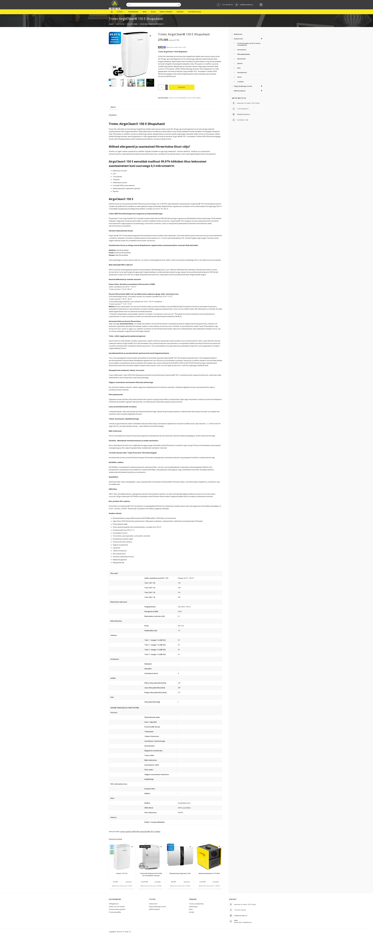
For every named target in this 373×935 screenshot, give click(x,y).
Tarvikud (240, 82)
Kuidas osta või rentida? (117, 906)
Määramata (183, 98)
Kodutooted (173, 98)
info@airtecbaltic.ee (246, 5)
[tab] (113, 107)
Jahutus (240, 63)
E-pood (119, 12)
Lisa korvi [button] (128, 882)
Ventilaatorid (242, 72)
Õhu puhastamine (194, 98)
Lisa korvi (181, 87)
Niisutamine (241, 59)
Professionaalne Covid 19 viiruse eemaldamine (248, 44)
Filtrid (239, 77)
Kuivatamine (241, 50)
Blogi (153, 12)
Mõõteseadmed (239, 91)
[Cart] (261, 5)
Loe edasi (157, 882)
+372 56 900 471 (227, 5)
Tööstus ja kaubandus (196, 904)
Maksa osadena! (166, 12)
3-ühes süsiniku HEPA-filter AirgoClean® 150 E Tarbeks (140, 831)
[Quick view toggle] (132, 846)
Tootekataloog (194, 12)
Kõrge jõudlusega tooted (243, 86)
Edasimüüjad (133, 12)
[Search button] (179, 5)
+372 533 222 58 (240, 910)
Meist (145, 12)
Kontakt (180, 12)
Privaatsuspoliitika (115, 912)
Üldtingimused (113, 904)
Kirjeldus (113, 107)
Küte (239, 68)
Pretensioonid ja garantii (117, 909)
